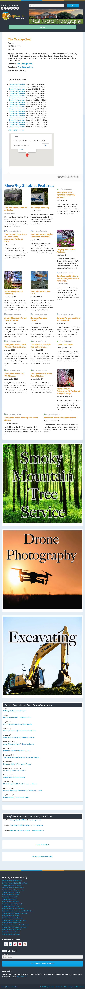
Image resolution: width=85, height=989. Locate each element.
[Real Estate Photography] (56, 16)
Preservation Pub (38, 830)
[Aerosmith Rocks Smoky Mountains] (62, 414)
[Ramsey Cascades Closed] (42, 314)
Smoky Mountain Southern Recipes (14, 927)
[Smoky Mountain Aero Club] (42, 280)
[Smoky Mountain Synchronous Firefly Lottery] (69, 189)
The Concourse (37, 825)
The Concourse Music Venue (20, 825)
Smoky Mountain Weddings (11, 929)
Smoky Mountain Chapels (11, 892)
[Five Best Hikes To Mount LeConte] (16, 196)
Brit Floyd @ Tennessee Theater (14, 711)
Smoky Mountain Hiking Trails (12, 904)
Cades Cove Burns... (65, 344)
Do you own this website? (21, 145)
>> (23, 130)
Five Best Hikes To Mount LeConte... (15, 208)
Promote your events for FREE (42, 857)
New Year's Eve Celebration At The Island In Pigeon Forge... (68, 391)
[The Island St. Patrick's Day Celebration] (42, 341)
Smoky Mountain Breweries (11, 885)
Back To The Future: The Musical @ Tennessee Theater (22, 790)
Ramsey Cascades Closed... (39, 319)
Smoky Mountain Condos (10, 894)
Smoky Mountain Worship (11, 934)
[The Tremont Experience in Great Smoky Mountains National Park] (16, 231)
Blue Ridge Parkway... (41, 207)
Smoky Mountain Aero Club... (41, 292)
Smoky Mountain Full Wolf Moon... (14, 374)
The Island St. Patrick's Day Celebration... (41, 345)
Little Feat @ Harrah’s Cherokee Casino (16, 751)
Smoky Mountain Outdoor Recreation (15, 913)
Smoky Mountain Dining (10, 897)
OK (46, 145)
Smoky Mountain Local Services (13, 908)
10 (19, 130)
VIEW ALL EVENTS (42, 845)
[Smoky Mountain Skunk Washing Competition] (16, 341)
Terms (3, 987)
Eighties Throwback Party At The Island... (69, 319)
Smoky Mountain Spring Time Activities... (15, 319)
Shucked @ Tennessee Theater (14, 770)
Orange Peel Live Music (17, 84)
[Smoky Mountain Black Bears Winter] (42, 370)
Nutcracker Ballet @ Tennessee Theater (17, 764)
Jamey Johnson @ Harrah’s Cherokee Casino (18, 744)
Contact (15, 987)
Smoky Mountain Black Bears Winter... (41, 374)
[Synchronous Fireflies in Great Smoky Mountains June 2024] (69, 272)
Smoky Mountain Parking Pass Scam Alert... (21, 418)
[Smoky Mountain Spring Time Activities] (16, 314)
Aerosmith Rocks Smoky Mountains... (61, 417)
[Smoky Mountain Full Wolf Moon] (16, 370)
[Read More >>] (16, 226)
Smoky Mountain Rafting (10, 915)
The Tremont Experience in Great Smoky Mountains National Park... (15, 238)
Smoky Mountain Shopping (11, 922)
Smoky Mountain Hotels (10, 906)
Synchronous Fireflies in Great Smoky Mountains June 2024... (68, 278)
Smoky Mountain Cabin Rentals (13, 888)
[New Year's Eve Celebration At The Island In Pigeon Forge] (69, 378)
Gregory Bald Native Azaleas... (66, 250)
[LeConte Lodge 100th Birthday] (16, 280)
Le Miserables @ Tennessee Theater (16, 797)
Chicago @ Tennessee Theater (14, 777)
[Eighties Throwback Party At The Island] (69, 314)
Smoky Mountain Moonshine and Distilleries (17, 911)
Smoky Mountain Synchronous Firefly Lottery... (66, 194)
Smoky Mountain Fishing (10, 901)
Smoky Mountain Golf (9, 899)
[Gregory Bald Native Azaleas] (69, 238)
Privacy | (9, 987)
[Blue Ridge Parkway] (42, 196)
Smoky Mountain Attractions (12, 881)
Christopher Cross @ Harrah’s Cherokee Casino (19, 731)
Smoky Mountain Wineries (11, 932)
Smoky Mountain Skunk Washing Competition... (15, 345)
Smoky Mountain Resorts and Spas (14, 920)
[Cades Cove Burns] (69, 341)
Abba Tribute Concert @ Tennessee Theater (19, 737)
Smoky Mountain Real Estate (12, 918)
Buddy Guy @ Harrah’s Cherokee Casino (17, 717)
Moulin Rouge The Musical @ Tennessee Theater (20, 784)
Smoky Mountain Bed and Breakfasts (15, 883)
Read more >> (22, 977)
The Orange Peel (19, 39)
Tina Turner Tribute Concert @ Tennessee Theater (21, 757)
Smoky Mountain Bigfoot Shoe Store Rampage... (42, 235)
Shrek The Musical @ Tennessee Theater (17, 724)
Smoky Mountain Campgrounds (13, 890)
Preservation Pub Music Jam (20, 830)
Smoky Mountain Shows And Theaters (15, 925)
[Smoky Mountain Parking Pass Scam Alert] (22, 414)
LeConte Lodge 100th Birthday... (13, 292)
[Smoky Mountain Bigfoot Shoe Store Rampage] (42, 231)
